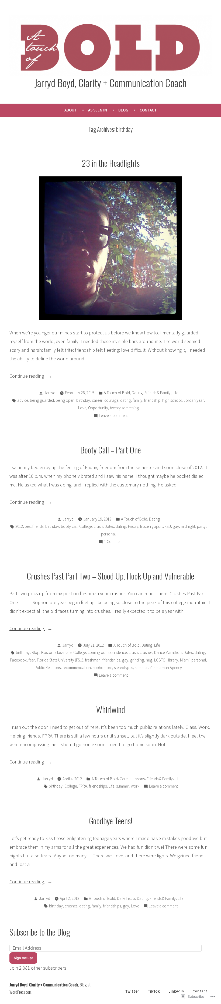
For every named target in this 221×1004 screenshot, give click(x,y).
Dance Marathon (168, 652)
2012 (19, 526)
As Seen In (97, 110)
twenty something (124, 407)
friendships (111, 660)
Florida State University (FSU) (60, 660)
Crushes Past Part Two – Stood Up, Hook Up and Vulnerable (110, 576)
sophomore (102, 667)
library (172, 660)
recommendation (77, 667)
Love (82, 407)
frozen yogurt (151, 526)
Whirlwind (110, 709)
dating (125, 400)
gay (176, 526)
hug (149, 660)
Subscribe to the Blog (39, 932)
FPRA (83, 786)
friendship (152, 400)
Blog (123, 110)
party (201, 526)
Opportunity (98, 407)
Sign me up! (23, 958)
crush (98, 526)
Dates (109, 526)
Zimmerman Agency (166, 667)
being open (65, 400)
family (137, 400)
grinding (137, 660)
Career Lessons (132, 778)
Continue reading (27, 376)
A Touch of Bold (117, 392)
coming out (97, 652)
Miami (184, 660)
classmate (63, 652)
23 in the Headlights (111, 163)
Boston (47, 652)
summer (141, 667)
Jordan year (194, 400)
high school (172, 400)
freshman (93, 660)
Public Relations (48, 667)
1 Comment (113, 542)
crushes (146, 652)
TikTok (154, 991)
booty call (69, 526)
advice (22, 400)
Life (175, 392)
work (135, 786)
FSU (168, 526)
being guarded (42, 400)
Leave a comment (113, 416)
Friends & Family (157, 392)
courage (111, 400)
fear (32, 660)
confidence (117, 652)
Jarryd (49, 392)
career (97, 400)
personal (108, 533)
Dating (137, 392)
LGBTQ (159, 660)
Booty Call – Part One (110, 449)
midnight (188, 526)
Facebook (18, 660)
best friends (34, 526)
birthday (83, 400)
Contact (148, 110)
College (85, 526)
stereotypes (123, 667)
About (70, 110)
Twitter (132, 991)
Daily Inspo (126, 898)
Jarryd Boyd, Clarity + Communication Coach (110, 82)
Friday (133, 526)
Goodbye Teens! (110, 820)
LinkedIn (176, 991)
